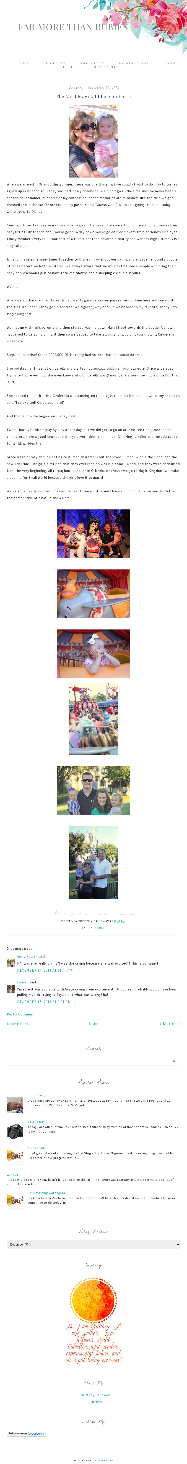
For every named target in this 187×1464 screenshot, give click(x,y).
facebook (79, 913)
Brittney (95, 1402)
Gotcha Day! (37, 1122)
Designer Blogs (103, 1460)
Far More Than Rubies (73, 26)
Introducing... (37, 1095)
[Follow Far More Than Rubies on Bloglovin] (26, 1435)
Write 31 (12, 1175)
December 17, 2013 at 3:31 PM (44, 1002)
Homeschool (134, 63)
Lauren (23, 982)
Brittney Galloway (95, 1395)
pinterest (125, 913)
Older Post (170, 1023)
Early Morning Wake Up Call (48, 1193)
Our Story (92, 63)
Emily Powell (27, 956)
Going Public (37, 1148)
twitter (102, 913)
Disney (99, 928)
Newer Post (17, 1023)
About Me (54, 63)
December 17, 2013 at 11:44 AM (45, 970)
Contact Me (102, 67)
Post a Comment (20, 1014)
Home (22, 63)
